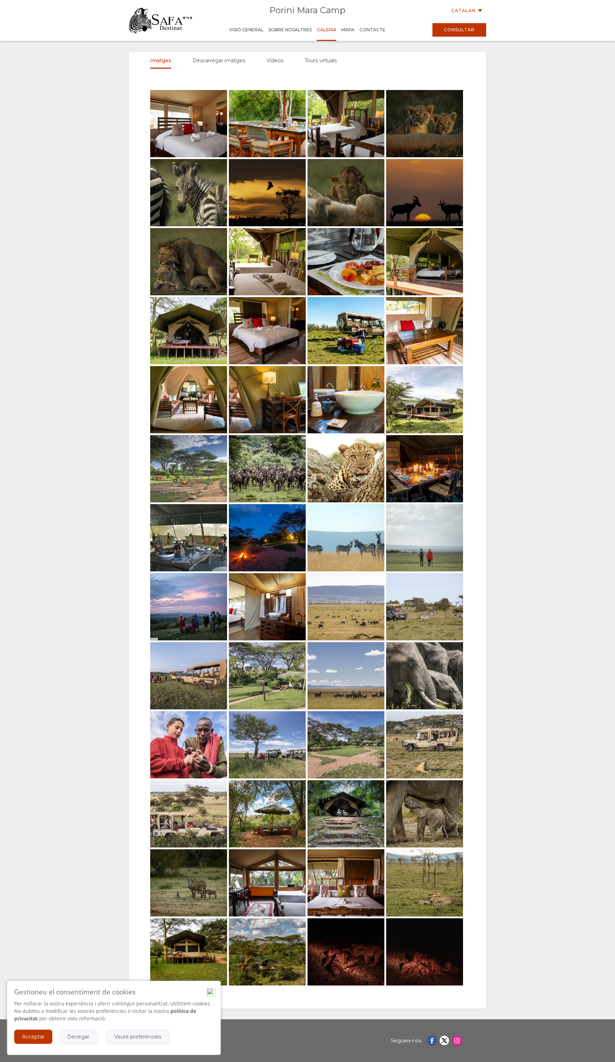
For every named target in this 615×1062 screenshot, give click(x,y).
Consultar (459, 29)
